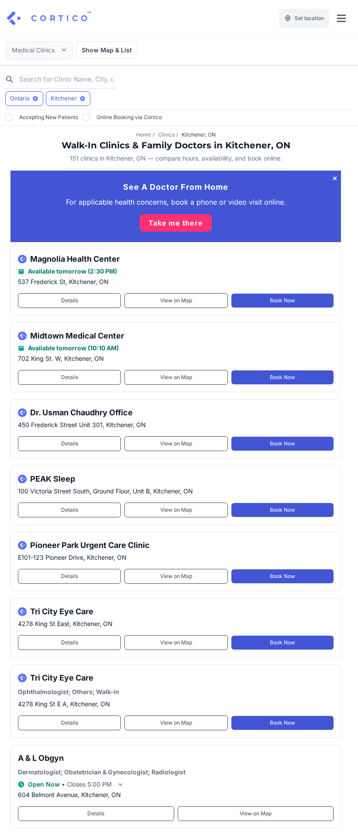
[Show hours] (120, 784)
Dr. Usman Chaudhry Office (81, 412)
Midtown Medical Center (77, 335)
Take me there (175, 223)
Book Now (282, 300)
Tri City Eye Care (61, 611)
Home (143, 134)
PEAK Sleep (52, 478)
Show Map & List (107, 50)
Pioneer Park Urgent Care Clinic (90, 545)
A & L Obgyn (41, 758)
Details (69, 300)
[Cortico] (49, 18)
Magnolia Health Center (75, 259)
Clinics (166, 134)
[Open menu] (341, 18)
